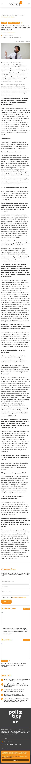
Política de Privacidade (19, 597)
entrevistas (4, 660)
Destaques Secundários (13, 22)
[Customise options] (29, 4)
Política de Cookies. (7, 757)
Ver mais (26, 608)
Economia (4, 22)
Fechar (15, 760)
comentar (6, 601)
